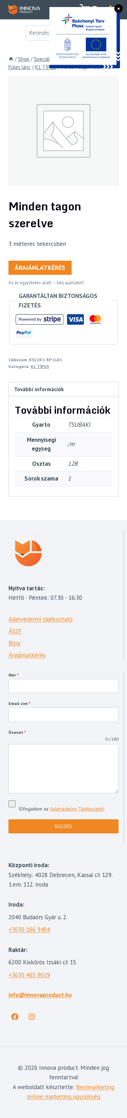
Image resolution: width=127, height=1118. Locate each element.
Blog (14, 643)
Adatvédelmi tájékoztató (40, 619)
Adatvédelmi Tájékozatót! (77, 809)
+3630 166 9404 (29, 929)
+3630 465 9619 (29, 975)
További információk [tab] (39, 389)
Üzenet (17, 732)
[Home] (10, 59)
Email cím (19, 703)
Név (13, 675)
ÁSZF (15, 631)
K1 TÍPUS (40, 366)
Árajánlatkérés (40, 267)
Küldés (63, 826)
